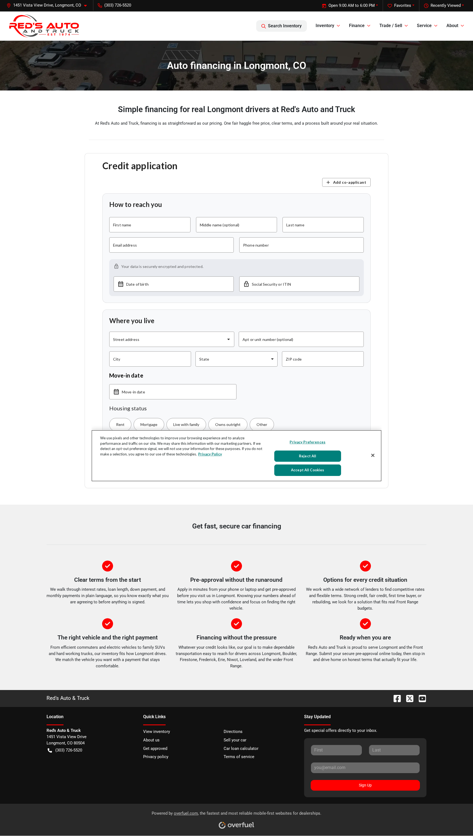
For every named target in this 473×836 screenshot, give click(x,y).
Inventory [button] (325, 25)
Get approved (155, 748)
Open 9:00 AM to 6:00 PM (351, 5)
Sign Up (365, 785)
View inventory (156, 731)
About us (151, 740)
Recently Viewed (446, 5)
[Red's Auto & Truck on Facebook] (395, 698)
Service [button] (424, 25)
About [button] (452, 25)
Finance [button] (357, 25)
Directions (233, 731)
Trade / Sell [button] (390, 25)
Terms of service (239, 756)
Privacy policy (155, 756)
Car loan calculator (241, 748)
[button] (48, 5)
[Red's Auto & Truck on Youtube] (420, 698)
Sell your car (235, 740)
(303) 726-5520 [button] (117, 5)
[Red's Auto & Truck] (44, 25)
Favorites (402, 5)
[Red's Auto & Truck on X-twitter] (407, 698)
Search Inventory (285, 25)
